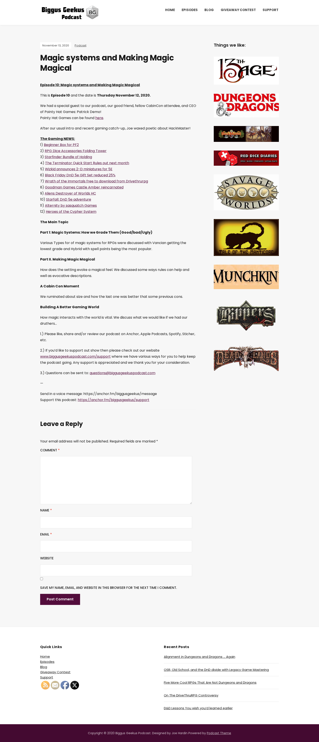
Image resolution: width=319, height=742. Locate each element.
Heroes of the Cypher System (71, 211)
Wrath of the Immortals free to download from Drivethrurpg (96, 181)
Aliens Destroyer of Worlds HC (70, 193)
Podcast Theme (219, 733)
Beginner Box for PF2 (61, 144)
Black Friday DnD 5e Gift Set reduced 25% (80, 175)
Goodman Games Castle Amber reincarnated (84, 187)
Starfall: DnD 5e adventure (68, 199)
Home (170, 10)
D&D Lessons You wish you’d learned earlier (198, 708)
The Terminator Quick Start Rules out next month (87, 163)
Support (270, 10)
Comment (50, 450)
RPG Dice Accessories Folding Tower (76, 150)
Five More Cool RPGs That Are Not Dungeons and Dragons (210, 682)
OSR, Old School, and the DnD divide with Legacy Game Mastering (216, 669)
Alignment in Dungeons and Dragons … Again (199, 656)
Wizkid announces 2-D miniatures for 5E (78, 169)
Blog (209, 10)
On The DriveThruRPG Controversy (191, 695)
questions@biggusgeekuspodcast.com (122, 372)
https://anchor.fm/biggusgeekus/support (113, 399)
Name (46, 510)
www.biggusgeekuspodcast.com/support (75, 356)
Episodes (190, 10)
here (99, 117)
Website (47, 558)
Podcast (80, 45)
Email (46, 534)
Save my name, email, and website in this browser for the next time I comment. (108, 587)
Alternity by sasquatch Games (71, 205)
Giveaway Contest (238, 10)
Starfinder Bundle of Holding (68, 156)
